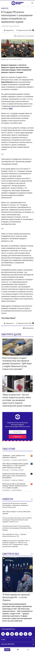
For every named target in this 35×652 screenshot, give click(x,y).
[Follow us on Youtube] (12, 634)
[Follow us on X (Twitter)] (7, 634)
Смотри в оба (10, 553)
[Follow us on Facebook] (3, 634)
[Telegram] (18, 649)
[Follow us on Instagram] (16, 634)
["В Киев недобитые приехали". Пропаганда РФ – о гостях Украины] (17, 574)
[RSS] (25, 634)
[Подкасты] (30, 634)
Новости (4, 8)
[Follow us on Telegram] (21, 634)
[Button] (9, 30)
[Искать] (28, 649)
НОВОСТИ (7, 499)
